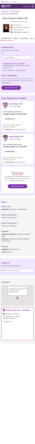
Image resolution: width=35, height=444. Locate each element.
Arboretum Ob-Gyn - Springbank (14, 63)
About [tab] (16, 38)
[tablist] (17, 38)
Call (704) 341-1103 (11, 87)
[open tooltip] (22, 25)
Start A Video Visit (17, 186)
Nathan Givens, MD (16, 136)
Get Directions (19, 129)
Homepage (4, 11)
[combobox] (17, 57)
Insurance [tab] (24, 38)
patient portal (5, 82)
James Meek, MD (15, 104)
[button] (17, 298)
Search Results (15, 11)
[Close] (26, 288)
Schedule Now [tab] (6, 38)
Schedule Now (10, 119)
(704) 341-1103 (7, 67)
